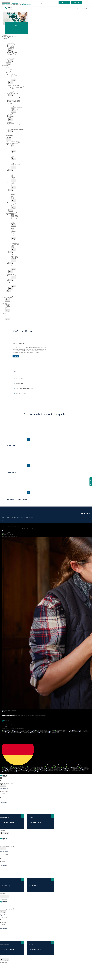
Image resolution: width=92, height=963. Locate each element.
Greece (12, 227)
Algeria (12, 144)
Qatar (12, 161)
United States (13, 258)
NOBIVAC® (11, 47)
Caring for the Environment (16, 107)
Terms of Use (8, 517)
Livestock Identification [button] (7, 297)
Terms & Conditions (20, 517)
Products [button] (5, 38)
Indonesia (13, 195)
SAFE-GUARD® (12, 54)
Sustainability (11, 91)
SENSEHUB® (11, 55)
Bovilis (3, 793)
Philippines (13, 202)
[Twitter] (82, 514)
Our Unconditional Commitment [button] (12, 98)
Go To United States (19, 726)
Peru (12, 184)
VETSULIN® (11, 59)
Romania (13, 236)
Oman (12, 157)
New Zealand (13, 198)
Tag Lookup (7, 306)
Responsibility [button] (9, 122)
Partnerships (10, 113)
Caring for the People (15, 109)
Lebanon (12, 155)
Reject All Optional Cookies (64, 2)
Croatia (12, 217)
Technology (10, 92)
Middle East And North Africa (12, 143)
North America (9, 255)
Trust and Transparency (13, 93)
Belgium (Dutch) (14, 215)
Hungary (12, 228)
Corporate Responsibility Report (14, 125)
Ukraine (12, 246)
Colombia (13, 177)
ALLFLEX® (11, 43)
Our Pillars (13, 104)
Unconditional (11, 116)
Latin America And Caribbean (12, 172)
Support (6, 308)
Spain (12, 240)
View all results (5, 833)
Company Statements (15, 75)
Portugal (12, 234)
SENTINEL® (11, 57)
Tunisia (12, 163)
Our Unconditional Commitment (14, 100)
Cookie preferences (29, 517)
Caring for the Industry (15, 108)
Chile (12, 176)
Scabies (6, 307)
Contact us (74, 8)
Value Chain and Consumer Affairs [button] (13, 85)
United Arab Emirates (15, 164)
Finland (12, 221)
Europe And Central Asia (11, 213)
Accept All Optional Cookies (77, 2)
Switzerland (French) (15, 243)
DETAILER (16, 356)
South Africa (13, 275)
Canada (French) (14, 257)
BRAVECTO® (11, 44)
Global (7, 282)
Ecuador (12, 178)
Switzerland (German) (15, 244)
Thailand (12, 205)
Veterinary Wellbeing (15, 77)
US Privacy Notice (15, 3)
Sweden (12, 242)
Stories (9, 115)
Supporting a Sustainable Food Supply (16, 129)
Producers (5, 35)
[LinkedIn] (89, 514)
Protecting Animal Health (13, 128)
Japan (12, 196)
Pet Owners (5, 65)
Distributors (7, 304)
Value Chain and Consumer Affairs (15, 87)
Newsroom (8, 132)
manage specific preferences (26, 4)
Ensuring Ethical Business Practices (15, 127)
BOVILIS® (10, 45)
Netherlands (13, 231)
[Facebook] (84, 514)
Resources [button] (5, 303)
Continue (4, 726)
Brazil (12, 175)
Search (88, 152)
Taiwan (12, 204)
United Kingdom (14, 247)
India (12, 267)
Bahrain (12, 145)
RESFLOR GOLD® (12, 52)
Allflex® (4, 294)
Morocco (13, 156)
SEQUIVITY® (11, 58)
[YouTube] (87, 514)
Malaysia (13, 197)
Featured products (12, 42)
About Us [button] (5, 67)
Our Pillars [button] (10, 103)
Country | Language (82, 8)
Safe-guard (4, 795)
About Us (8, 70)
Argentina (13, 174)
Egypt (12, 146)
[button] (90, 481)
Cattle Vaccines (5, 791)
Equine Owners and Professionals (10, 36)
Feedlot (3, 798)
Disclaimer (14, 517)
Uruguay (12, 185)
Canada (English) (14, 256)
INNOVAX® (11, 46)
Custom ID (7, 305)
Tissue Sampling (8, 298)
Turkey (12, 245)
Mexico (12, 182)
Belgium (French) (14, 216)
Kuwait (12, 153)
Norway (12, 232)
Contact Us (7, 317)
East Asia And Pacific (10, 193)
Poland (12, 233)
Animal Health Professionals (9, 34)
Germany (13, 223)
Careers (7, 137)
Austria (12, 214)
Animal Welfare (11, 88)
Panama (12, 183)
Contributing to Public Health (14, 124)
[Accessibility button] (88, 520)
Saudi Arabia (13, 162)
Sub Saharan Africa (10, 274)
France (12, 222)
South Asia (8, 265)
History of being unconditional (14, 101)
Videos (9, 117)
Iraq (12, 147)
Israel (12, 149)
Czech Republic (14, 218)
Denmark (13, 219)
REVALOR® (11, 53)
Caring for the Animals (15, 106)
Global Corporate (9, 135)
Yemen (12, 165)
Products (7, 40)
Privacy (3, 517)
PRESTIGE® (11, 48)
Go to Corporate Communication (8, 715)
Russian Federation (15, 239)
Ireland (12, 229)
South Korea (13, 203)
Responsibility (11, 123)
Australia (13, 194)
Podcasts (10, 89)
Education (13, 76)
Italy (12, 230)
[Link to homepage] (6, 512)
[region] (46, 3)
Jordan (12, 152)
